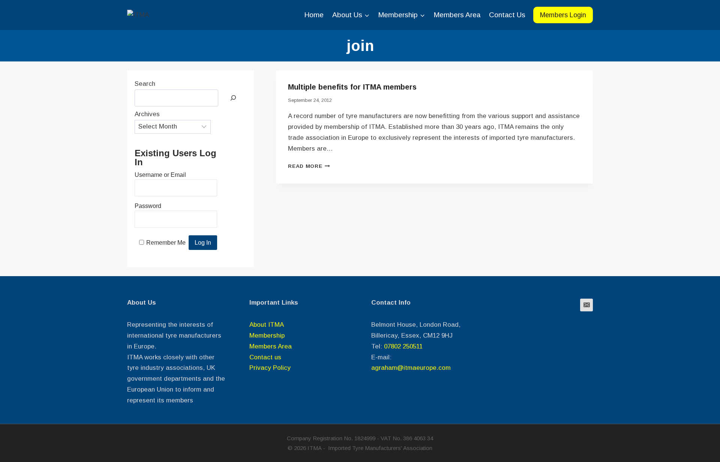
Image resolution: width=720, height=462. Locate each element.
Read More (309, 166)
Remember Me (166, 242)
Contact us (265, 357)
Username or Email (160, 175)
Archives (147, 114)
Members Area (457, 15)
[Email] (586, 305)
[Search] (233, 98)
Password (148, 206)
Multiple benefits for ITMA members (352, 87)
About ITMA (266, 324)
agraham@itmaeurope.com (411, 367)
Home (314, 15)
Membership (267, 335)
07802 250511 (403, 346)
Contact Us (507, 15)
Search (145, 83)
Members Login (563, 15)
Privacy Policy (270, 367)
